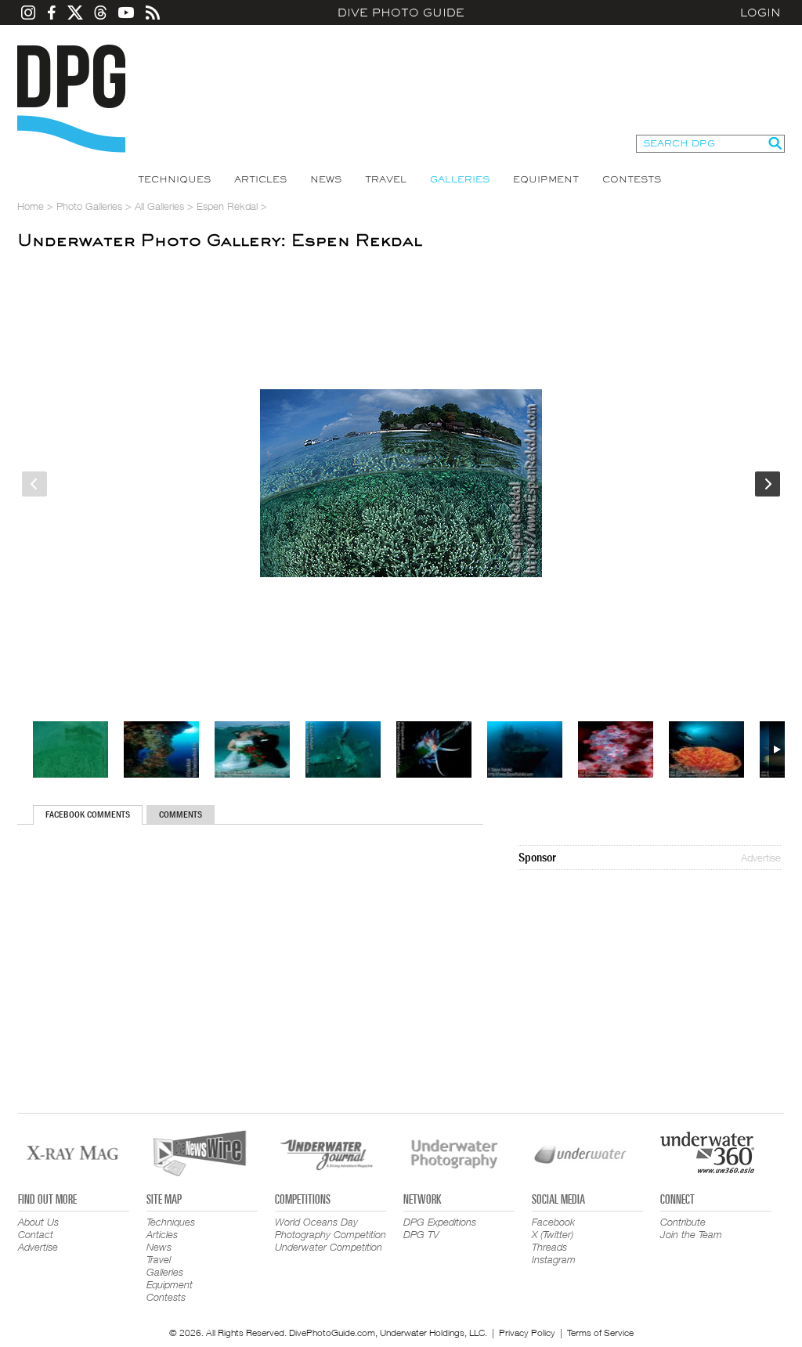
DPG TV (421, 1234)
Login (760, 12)
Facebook (553, 1221)
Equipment (546, 179)
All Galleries (159, 206)
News (325, 179)
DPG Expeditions (439, 1221)
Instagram (554, 1259)
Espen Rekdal (227, 206)
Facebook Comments (87, 814)
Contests (631, 179)
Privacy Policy (527, 1332)
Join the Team (691, 1234)
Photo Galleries (89, 206)
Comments (180, 814)
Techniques (174, 179)
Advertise (761, 857)
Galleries (460, 179)
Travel (385, 179)
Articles (260, 179)
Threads (549, 1246)
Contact (35, 1234)
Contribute (683, 1221)
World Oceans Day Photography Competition (330, 1227)
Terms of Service (600, 1332)
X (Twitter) (552, 1234)
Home (30, 206)
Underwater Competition (328, 1246)
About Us (38, 1221)
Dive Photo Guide (401, 12)
